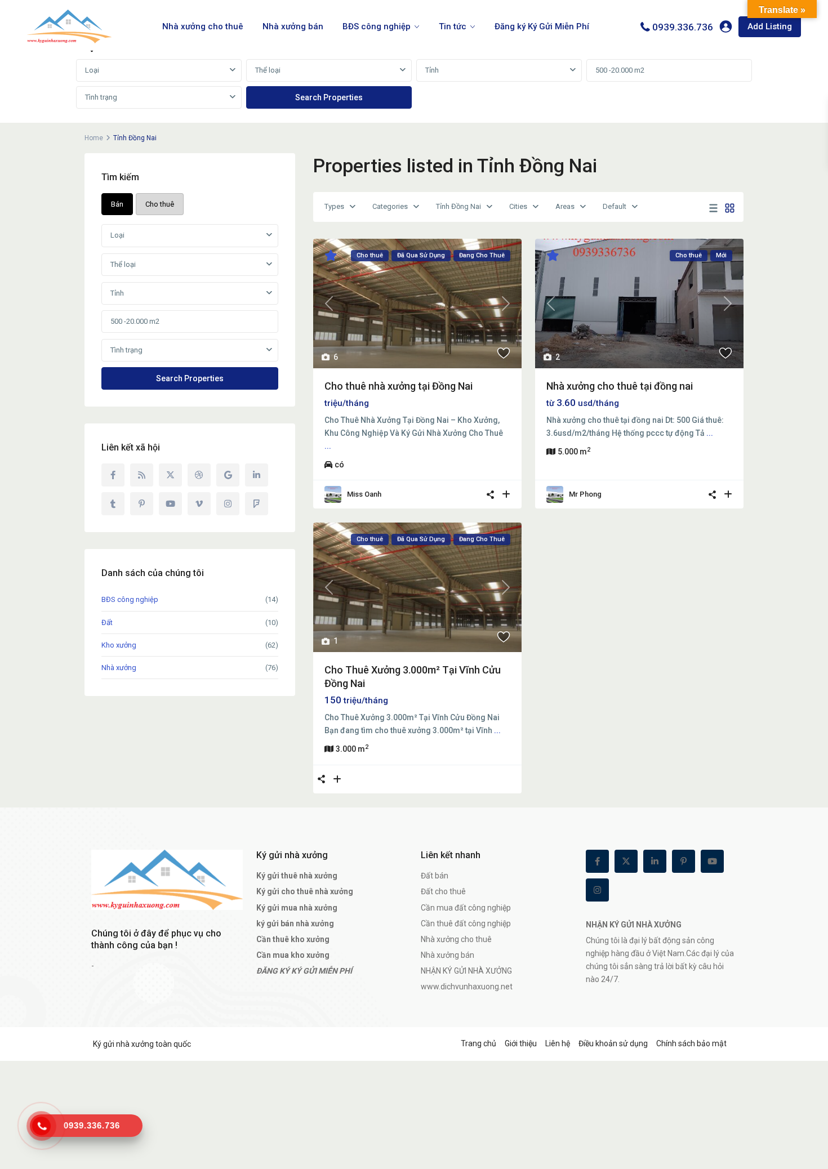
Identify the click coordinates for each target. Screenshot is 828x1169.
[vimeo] (199, 503)
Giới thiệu (521, 1043)
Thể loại (268, 70)
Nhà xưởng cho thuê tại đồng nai (619, 386)
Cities (518, 206)
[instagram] (227, 503)
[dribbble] (199, 475)
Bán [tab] (117, 204)
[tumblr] (112, 503)
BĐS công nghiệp (376, 26)
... (327, 445)
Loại (92, 70)
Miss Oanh (364, 494)
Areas (565, 206)
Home (93, 138)
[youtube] (170, 503)
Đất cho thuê (443, 891)
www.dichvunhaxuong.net (467, 986)
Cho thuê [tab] (159, 204)
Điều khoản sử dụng (613, 1043)
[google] (227, 475)
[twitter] (170, 475)
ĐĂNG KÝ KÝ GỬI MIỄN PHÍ (304, 970)
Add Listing (769, 26)
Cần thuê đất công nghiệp (466, 923)
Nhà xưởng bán (292, 26)
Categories (390, 206)
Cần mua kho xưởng (293, 955)
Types (334, 206)
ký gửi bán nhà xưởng (295, 923)
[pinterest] (141, 503)
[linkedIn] (256, 475)
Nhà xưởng (118, 667)
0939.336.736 (682, 27)
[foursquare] (256, 503)
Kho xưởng (118, 645)
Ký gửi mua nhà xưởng (296, 907)
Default (614, 206)
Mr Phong (585, 494)
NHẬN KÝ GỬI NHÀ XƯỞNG (466, 970)
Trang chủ (478, 1043)
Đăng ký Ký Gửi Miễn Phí (542, 26)
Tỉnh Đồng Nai (458, 206)
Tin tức (452, 26)
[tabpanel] (414, 84)
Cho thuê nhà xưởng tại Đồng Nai (398, 386)
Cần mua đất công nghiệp (466, 907)
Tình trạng (101, 97)
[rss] (141, 475)
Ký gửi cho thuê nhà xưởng (304, 891)
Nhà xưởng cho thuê (202, 26)
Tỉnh (432, 70)
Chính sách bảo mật (691, 1043)
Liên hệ (557, 1043)
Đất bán (434, 875)
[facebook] (112, 475)
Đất (107, 622)
